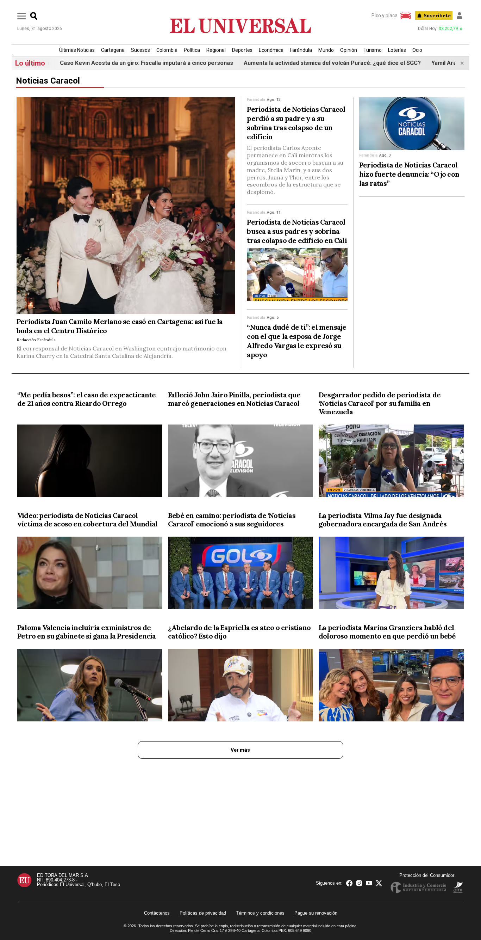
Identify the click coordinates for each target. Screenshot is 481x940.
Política (192, 50)
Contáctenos (157, 913)
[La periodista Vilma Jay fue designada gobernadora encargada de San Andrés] (391, 574)
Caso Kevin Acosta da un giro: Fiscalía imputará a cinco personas (123, 63)
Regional (216, 50)
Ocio (417, 50)
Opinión (348, 50)
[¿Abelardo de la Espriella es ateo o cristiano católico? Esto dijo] (240, 686)
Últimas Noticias (77, 50)
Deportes (242, 50)
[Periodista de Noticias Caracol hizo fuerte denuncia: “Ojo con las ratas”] (411, 123)
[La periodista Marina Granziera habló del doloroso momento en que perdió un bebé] (391, 686)
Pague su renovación (315, 913)
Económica (271, 50)
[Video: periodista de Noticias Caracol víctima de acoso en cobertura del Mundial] (89, 574)
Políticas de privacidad (203, 913)
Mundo (326, 50)
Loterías (397, 50)
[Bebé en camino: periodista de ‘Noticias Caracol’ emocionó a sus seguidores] (240, 574)
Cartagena (113, 50)
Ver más (240, 750)
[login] (459, 15)
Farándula (301, 50)
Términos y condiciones (260, 913)
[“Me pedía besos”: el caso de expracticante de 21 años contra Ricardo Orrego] (89, 462)
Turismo (372, 50)
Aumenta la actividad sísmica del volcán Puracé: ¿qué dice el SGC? (308, 63)
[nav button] (21, 15)
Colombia (166, 50)
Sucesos (140, 50)
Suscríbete (437, 15)
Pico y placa (384, 15)
